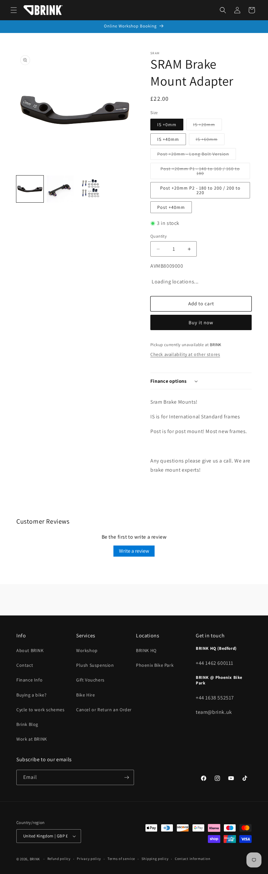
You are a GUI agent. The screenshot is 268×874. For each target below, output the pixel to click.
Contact (24, 665)
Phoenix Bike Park (155, 665)
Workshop (87, 650)
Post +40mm (171, 207)
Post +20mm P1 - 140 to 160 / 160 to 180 (200, 172)
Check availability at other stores (185, 354)
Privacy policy (89, 858)
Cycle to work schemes (40, 710)
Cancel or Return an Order (104, 710)
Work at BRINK (31, 739)
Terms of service (121, 858)
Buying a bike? (31, 695)
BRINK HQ (146, 650)
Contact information (192, 858)
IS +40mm (168, 139)
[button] (14, 10)
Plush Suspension (95, 665)
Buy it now (201, 322)
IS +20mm (207, 125)
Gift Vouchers (90, 680)
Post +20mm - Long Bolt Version (196, 155)
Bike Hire (85, 695)
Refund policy (59, 858)
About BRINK (30, 650)
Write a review (134, 550)
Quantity (158, 236)
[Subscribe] (126, 777)
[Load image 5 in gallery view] (60, 189)
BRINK (35, 859)
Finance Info (29, 680)
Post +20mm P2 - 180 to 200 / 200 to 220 (200, 190)
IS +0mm (166, 124)
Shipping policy (155, 858)
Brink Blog (27, 724)
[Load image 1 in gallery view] (29, 189)
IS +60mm (210, 140)
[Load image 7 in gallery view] (90, 189)
